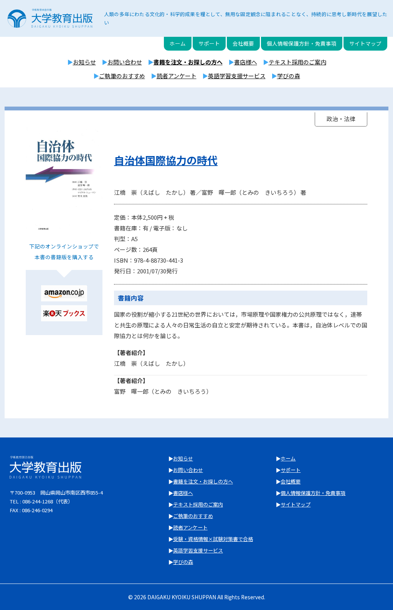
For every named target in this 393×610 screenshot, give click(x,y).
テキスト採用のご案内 (297, 62)
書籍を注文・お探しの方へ (188, 62)
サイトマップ (365, 43)
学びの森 (288, 76)
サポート (209, 43)
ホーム (178, 43)
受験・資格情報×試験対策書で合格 (213, 539)
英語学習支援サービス (237, 76)
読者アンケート (176, 76)
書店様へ (245, 62)
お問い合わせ (124, 62)
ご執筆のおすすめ (122, 76)
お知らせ (84, 62)
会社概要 (243, 43)
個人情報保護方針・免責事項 (302, 43)
